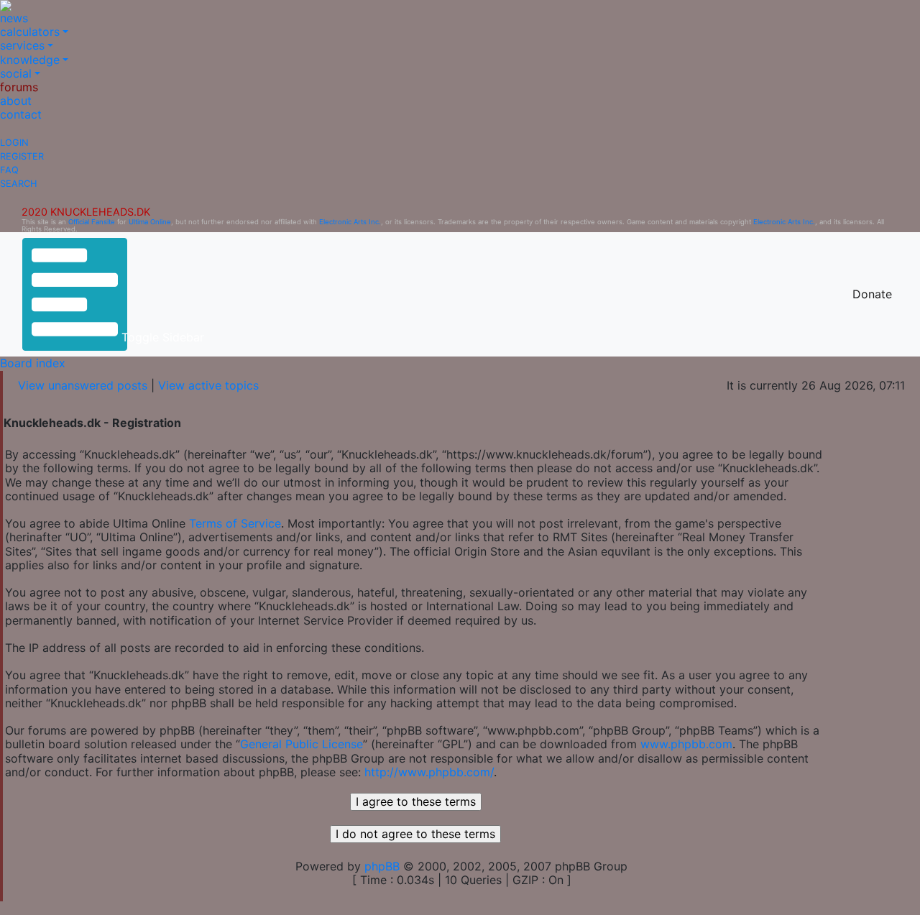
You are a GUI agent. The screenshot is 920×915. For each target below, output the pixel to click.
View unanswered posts (82, 385)
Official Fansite (91, 222)
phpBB (382, 866)
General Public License (301, 744)
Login (14, 142)
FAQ (9, 170)
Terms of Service (235, 523)
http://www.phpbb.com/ (429, 772)
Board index (32, 363)
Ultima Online (150, 222)
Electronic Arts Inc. (350, 222)
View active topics (208, 385)
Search (18, 183)
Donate (872, 294)
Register (22, 156)
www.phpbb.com (686, 744)
